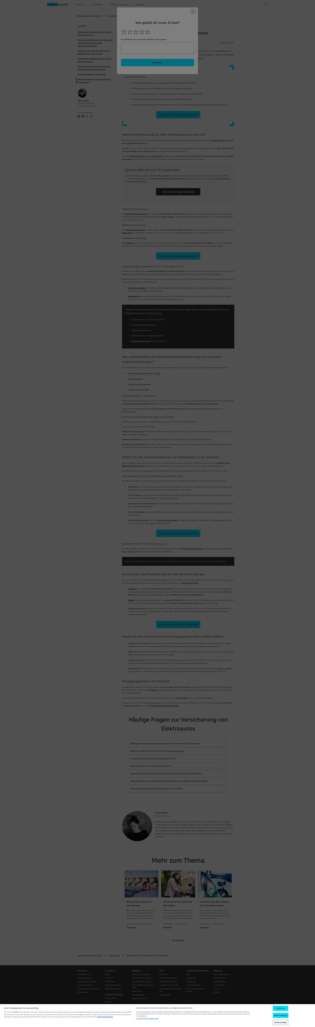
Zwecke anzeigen (280, 1022)
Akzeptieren (280, 1008)
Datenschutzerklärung (105, 1017)
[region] (157, 1015)
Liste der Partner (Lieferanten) (147, 1019)
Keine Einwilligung (280, 1015)
